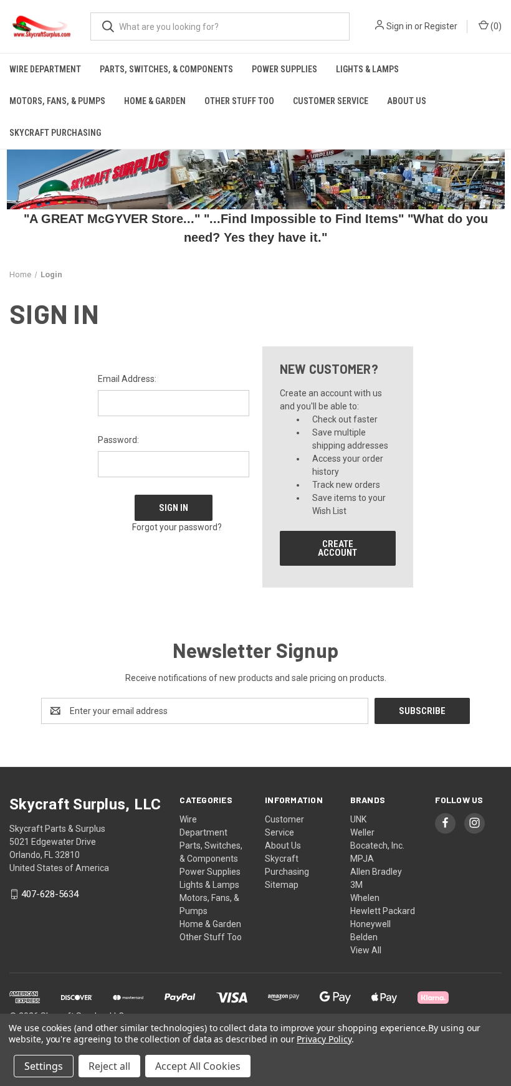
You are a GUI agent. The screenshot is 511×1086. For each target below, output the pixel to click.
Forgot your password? (177, 527)
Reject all (109, 1066)
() (495, 26)
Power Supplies (284, 69)
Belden (364, 937)
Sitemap (281, 885)
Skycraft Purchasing (55, 133)
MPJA (362, 859)
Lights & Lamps (367, 69)
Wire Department (45, 69)
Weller (362, 832)
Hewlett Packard (382, 911)
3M (356, 885)
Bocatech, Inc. (377, 845)
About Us (406, 101)
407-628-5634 (50, 894)
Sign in (399, 26)
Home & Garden (155, 101)
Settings (43, 1066)
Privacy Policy (324, 1039)
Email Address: (127, 379)
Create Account (337, 548)
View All (365, 950)
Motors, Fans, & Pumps (57, 101)
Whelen (365, 898)
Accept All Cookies (198, 1066)
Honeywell (370, 924)
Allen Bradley (376, 872)
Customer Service (330, 101)
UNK (358, 819)
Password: (118, 440)
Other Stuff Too (239, 101)
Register (440, 26)
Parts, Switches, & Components (166, 69)
